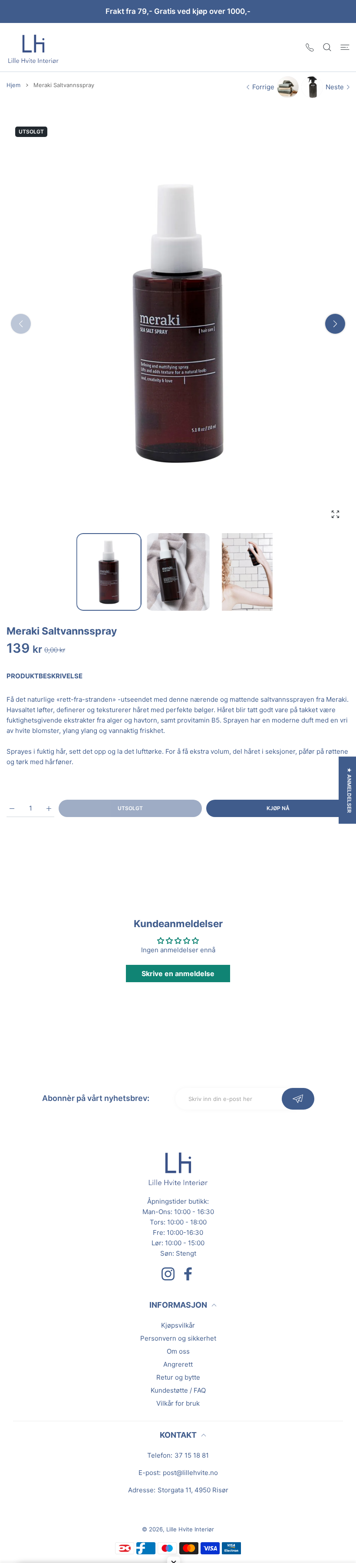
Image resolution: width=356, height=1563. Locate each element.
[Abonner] (298, 1099)
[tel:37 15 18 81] (309, 47)
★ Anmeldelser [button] (349, 790)
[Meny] (345, 47)
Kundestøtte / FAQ (178, 1390)
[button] (335, 324)
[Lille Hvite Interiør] (33, 47)
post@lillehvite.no (190, 1473)
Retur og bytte (178, 1377)
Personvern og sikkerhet (178, 1338)
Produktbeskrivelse (44, 676)
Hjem (13, 84)
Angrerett (178, 1364)
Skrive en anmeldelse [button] (178, 973)
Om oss (178, 1351)
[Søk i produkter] (327, 47)
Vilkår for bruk (178, 1403)
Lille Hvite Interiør (190, 1529)
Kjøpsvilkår (178, 1325)
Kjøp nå (278, 808)
